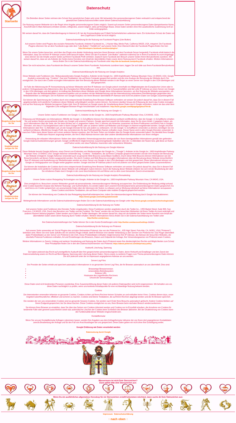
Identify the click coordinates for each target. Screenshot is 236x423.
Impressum (108, 414)
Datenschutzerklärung (123, 414)
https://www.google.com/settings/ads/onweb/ (98, 197)
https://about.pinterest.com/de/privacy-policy (132, 243)
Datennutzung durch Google (98, 332)
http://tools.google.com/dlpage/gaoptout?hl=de (130, 106)
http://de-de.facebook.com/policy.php (127, 61)
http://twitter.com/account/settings (133, 222)
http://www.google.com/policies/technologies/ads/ (152, 201)
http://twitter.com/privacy (98, 218)
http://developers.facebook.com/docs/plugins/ (98, 48)
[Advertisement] (11, 64)
